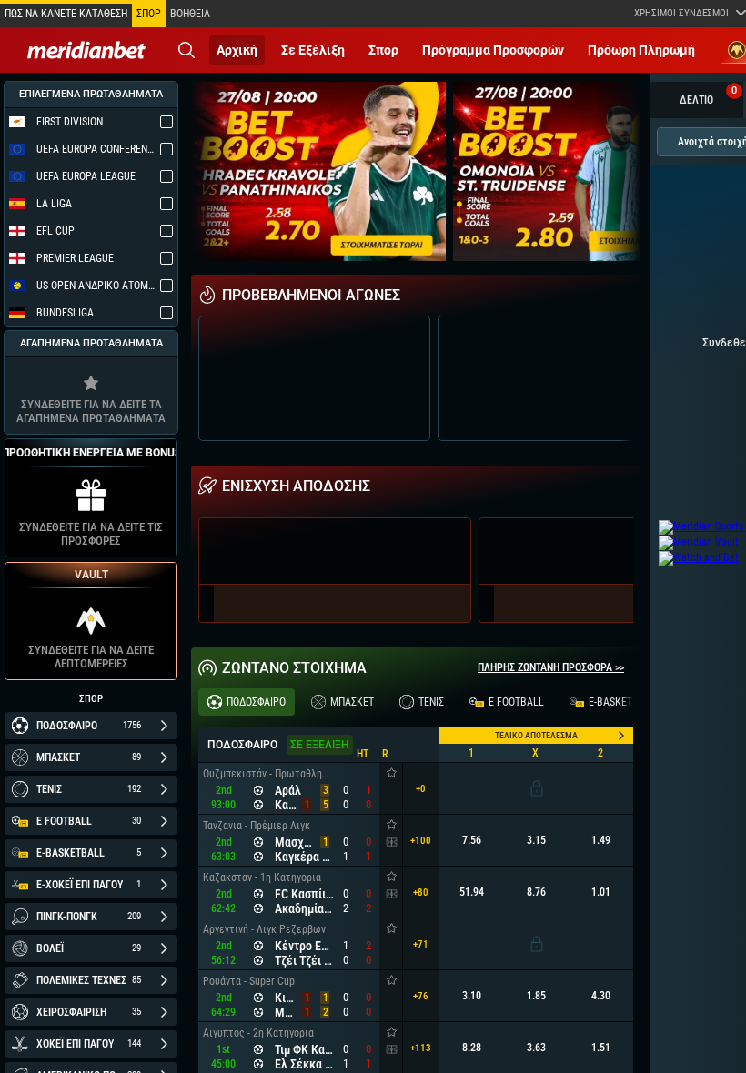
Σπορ (383, 50)
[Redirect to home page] (86, 50)
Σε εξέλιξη (313, 50)
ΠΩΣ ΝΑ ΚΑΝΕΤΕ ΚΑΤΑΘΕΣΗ (66, 13)
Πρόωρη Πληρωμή (641, 50)
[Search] (186, 50)
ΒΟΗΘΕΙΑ (190, 13)
